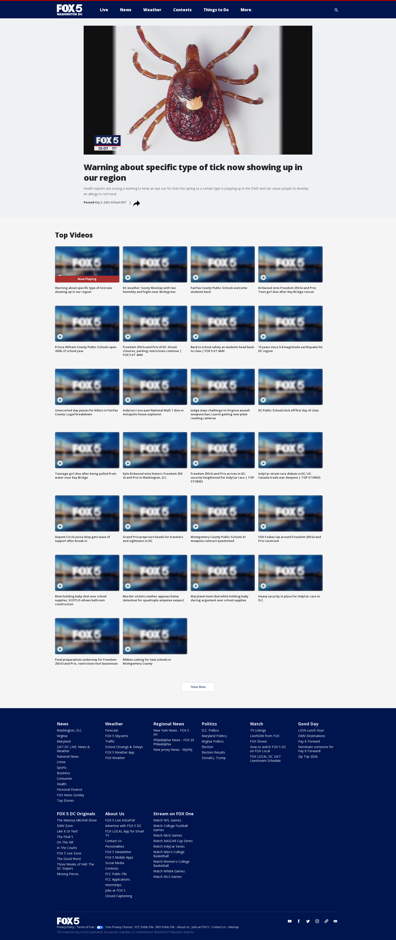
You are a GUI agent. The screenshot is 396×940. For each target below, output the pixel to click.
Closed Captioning (118, 896)
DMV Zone (65, 826)
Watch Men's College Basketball (168, 854)
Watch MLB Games (167, 835)
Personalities (114, 846)
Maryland (64, 741)
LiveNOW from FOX (264, 736)
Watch (256, 723)
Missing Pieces (68, 874)
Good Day (308, 723)
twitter (308, 921)
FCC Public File (116, 874)
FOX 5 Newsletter (118, 852)
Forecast (111, 730)
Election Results (213, 752)
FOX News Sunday (70, 795)
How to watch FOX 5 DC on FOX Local (268, 749)
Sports (61, 767)
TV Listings (258, 730)
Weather (114, 723)
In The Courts (67, 848)
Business (63, 773)
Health (61, 784)
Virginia (62, 736)
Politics (209, 723)
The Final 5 (65, 837)
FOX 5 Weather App (119, 752)
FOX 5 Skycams (116, 736)
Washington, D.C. (69, 730)
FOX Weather (115, 758)
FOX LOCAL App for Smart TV (124, 833)
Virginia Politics (213, 741)
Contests (111, 868)
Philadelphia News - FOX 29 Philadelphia (173, 742)
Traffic (110, 741)
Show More (198, 687)
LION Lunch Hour (311, 730)
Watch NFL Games (167, 820)
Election (207, 747)
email (335, 921)
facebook (298, 921)
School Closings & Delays (124, 747)
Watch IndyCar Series (169, 846)
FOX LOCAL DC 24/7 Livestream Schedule (265, 758)
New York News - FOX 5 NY (171, 732)
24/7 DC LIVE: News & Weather (73, 749)
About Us (114, 813)
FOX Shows (258, 741)
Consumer (64, 778)
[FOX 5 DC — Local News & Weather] (72, 9)
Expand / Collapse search (336, 9)
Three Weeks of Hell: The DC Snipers (75, 866)
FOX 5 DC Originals (76, 813)
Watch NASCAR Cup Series (173, 841)
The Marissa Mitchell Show (77, 820)
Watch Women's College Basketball (171, 863)
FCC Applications (117, 879)
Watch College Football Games (170, 828)
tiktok (326, 921)
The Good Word (69, 859)
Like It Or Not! (67, 831)
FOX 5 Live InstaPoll (120, 820)
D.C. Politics (210, 730)
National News (68, 756)
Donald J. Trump (214, 758)
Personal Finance (69, 789)
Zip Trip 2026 (308, 756)
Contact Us (113, 841)
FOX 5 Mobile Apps (119, 857)
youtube (289, 921)
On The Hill (65, 842)
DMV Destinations (311, 736)
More (246, 9)
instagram (317, 921)
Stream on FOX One (173, 813)
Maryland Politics (214, 736)
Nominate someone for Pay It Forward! (315, 749)
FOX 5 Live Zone (69, 853)
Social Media (114, 863)
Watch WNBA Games (169, 871)
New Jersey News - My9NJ (172, 749)
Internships (113, 885)
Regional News (168, 723)
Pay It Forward (309, 741)
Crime (61, 762)
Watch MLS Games (167, 876)
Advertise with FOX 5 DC (123, 826)
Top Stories (65, 800)
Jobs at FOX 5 (115, 890)
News (62, 723)
